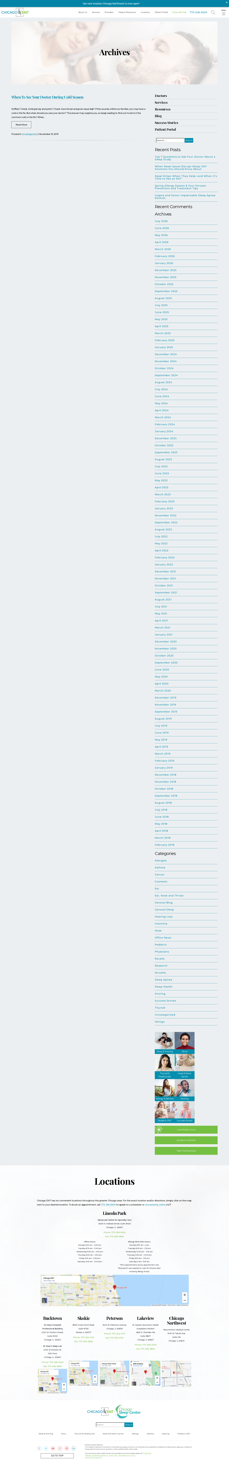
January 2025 (164, 347)
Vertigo (160, 1021)
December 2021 (165, 571)
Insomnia (161, 923)
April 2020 (162, 683)
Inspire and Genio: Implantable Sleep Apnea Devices (185, 197)
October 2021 (164, 585)
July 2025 (161, 305)
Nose (158, 930)
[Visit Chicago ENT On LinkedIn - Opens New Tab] (73, 1448)
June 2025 (162, 312)
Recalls (159, 958)
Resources (163, 109)
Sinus (63, 1434)
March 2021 (162, 627)
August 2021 (163, 599)
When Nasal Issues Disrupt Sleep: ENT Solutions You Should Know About (181, 168)
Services (96, 12)
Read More (21, 124)
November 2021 (165, 578)
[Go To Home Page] (100, 1411)
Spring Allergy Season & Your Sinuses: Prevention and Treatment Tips (180, 187)
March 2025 (163, 333)
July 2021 (161, 606)
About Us (82, 12)
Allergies (161, 860)
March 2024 (163, 417)
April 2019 (161, 746)
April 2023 (161, 487)
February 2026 (165, 256)
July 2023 (161, 466)
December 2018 (165, 774)
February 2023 (165, 501)
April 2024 (162, 410)
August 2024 (163, 382)
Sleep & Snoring (46, 1434)
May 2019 (161, 739)
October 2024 (164, 368)
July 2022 (161, 536)
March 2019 (163, 753)
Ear (157, 888)
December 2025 (166, 270)
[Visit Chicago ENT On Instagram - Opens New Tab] (59, 1448)
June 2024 (162, 396)
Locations (145, 12)
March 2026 (163, 249)
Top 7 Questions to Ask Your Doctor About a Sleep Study (185, 158)
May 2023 (161, 480)
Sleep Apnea (163, 979)
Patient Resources (127, 12)
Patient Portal (161, 12)
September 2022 (166, 522)
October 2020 (164, 655)
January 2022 (164, 564)
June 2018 (162, 816)
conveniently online (155, 1204)
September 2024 (166, 375)
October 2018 (164, 788)
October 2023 (164, 445)
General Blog (164, 902)
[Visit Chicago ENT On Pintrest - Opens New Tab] (66, 1448)
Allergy (135, 1434)
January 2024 (164, 431)
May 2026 (161, 235)
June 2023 (162, 473)
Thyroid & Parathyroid (84, 1434)
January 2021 (164, 634)
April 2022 (161, 550)
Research (161, 965)
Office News (163, 937)
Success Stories (166, 122)
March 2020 (163, 690)
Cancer (160, 874)
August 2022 (163, 529)
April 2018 (161, 830)
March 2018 (163, 837)
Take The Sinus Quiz (186, 1151)
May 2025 (161, 319)
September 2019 (166, 711)
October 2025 (164, 284)
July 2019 (161, 725)
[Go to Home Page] (15, 12)
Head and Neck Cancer (113, 1434)
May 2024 (161, 403)
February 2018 (164, 844)
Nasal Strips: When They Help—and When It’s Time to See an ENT (186, 177)
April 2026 (161, 242)
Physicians (162, 951)
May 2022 (161, 543)
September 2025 (166, 291)
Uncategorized (29, 134)
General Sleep (164, 909)
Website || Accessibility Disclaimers (96, 1455)
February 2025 (165, 340)
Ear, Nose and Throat (169, 895)
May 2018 (161, 823)
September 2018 (166, 795)
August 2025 (163, 298)
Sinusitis (160, 972)
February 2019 (164, 760)
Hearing (165, 1434)
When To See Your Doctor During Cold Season (47, 97)
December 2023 (166, 438)
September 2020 (166, 662)
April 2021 (161, 620)
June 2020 (162, 669)
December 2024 (166, 354)
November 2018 (165, 781)
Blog (158, 116)
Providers (109, 12)
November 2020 (166, 648)
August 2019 (163, 718)
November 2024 (166, 361)
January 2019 (164, 767)
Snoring (160, 993)
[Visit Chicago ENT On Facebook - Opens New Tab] (39, 1448)
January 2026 (164, 263)
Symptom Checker (186, 1140)
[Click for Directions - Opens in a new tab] (114, 1290)
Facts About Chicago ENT (93, 1458)
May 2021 (161, 613)
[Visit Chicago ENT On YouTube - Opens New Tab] (53, 1448)
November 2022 (166, 515)
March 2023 (163, 494)
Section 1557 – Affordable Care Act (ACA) (122, 1455)
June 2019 (162, 732)
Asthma (160, 867)
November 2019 (165, 704)
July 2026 (161, 221)
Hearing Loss (164, 916)
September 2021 (166, 592)
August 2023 (163, 459)
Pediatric (161, 944)
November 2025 (165, 277)
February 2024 (165, 424)
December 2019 (165, 697)
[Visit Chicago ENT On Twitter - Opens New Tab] (46, 1448)
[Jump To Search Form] (213, 12)
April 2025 (161, 326)
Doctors (161, 95)
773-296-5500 (108, 1204)
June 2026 (162, 228)
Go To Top (57, 1455)
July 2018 (161, 809)
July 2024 (161, 389)
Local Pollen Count (186, 1129)
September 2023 (166, 452)
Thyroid (160, 1007)
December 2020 (166, 641)
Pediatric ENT (184, 1434)
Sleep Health (164, 986)
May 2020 (161, 676)
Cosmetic (161, 881)
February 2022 (165, 557)
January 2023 (164, 508)
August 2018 (163, 802)
